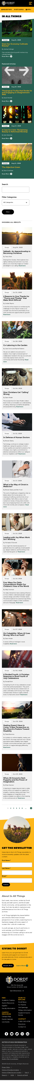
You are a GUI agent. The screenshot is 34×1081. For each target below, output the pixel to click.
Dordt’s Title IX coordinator (10, 1059)
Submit (5, 884)
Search (5, 184)
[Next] (31, 808)
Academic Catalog (8, 1000)
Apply (29, 9)
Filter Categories (9, 197)
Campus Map (6, 1016)
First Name (6, 860)
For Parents (22, 1005)
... (25, 808)
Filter (8, 212)
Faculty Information (8, 1008)
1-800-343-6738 (24, 1021)
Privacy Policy (6, 1067)
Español (4, 1006)
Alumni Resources (8, 1003)
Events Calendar (7, 1019)
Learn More (21, 965)
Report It (4, 1075)
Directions (21, 1024)
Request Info (7, 9)
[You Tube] (11, 1034)
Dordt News (22, 1002)
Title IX (27, 1072)
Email (4, 876)
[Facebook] (6, 1034)
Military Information (25, 1010)
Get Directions (16, 991)
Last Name (6, 868)
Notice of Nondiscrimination (10, 1070)
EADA (12, 1075)
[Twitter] (17, 1034)
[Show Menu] (30, 3)
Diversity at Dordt (22, 1075)
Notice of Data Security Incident (11, 1072)
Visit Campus (19, 9)
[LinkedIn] (27, 1034)
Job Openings (23, 1007)
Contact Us (22, 1027)
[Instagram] (22, 1034)
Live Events (5, 1022)
